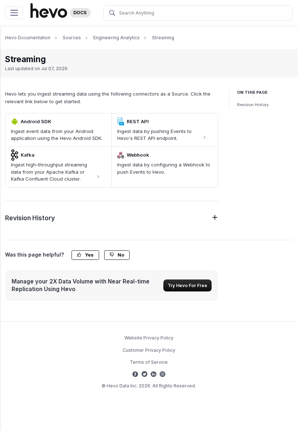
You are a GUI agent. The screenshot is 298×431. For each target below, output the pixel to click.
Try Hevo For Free (187, 285)
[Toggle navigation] (14, 13)
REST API (138, 121)
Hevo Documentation (27, 37)
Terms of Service (149, 362)
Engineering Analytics (116, 37)
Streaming (163, 37)
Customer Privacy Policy (149, 350)
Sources (72, 37)
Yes (89, 255)
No (120, 255)
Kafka (27, 155)
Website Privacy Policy (149, 338)
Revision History (253, 104)
